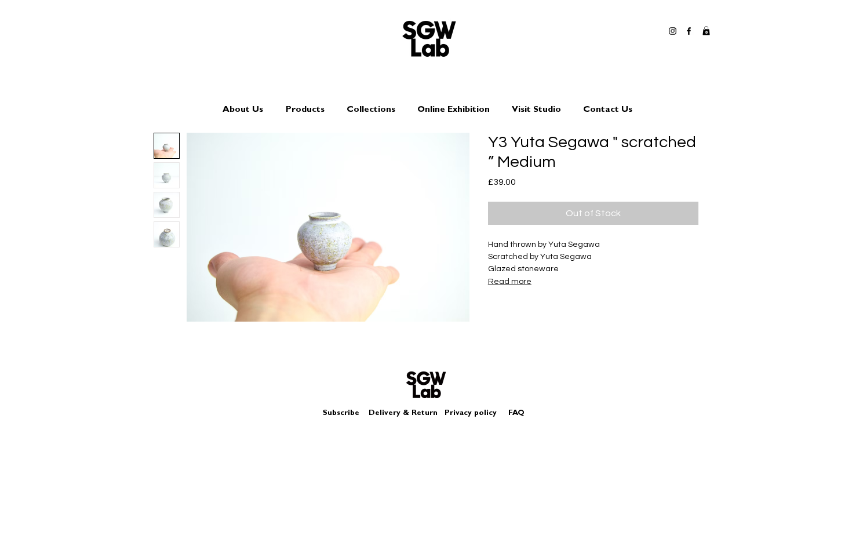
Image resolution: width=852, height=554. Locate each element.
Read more (509, 282)
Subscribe (341, 413)
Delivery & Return (403, 413)
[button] (706, 30)
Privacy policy (475, 413)
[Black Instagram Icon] (673, 31)
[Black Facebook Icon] (689, 31)
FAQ (516, 413)
